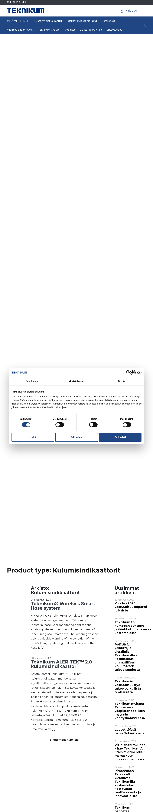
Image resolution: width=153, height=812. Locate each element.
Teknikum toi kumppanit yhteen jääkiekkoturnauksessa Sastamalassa (133, 627)
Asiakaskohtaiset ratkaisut (82, 20)
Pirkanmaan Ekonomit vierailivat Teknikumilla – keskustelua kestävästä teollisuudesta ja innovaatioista (128, 783)
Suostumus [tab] (32, 381)
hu (24, 2)
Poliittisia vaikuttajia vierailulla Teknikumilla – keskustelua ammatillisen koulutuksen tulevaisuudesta (127, 657)
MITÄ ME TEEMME (18, 20)
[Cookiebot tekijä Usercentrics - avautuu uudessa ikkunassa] (128, 372)
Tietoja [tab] (121, 381)
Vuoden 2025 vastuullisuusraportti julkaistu (131, 606)
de (18, 2)
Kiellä (33, 437)
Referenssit (108, 20)
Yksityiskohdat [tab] (76, 381)
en (9, 2)
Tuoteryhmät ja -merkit (48, 20)
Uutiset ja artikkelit (91, 29)
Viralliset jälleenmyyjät (20, 29)
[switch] (59, 424)
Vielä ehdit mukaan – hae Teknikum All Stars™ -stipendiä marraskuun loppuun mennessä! (130, 752)
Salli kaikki (120, 437)
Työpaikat (69, 29)
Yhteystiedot (114, 29)
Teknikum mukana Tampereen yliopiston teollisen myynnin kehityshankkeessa (130, 711)
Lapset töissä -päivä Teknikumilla (129, 731)
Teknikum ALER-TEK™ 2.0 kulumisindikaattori (61, 664)
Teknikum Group (48, 29)
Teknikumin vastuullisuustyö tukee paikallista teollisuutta (128, 687)
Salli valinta (76, 437)
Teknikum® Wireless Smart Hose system (63, 606)
